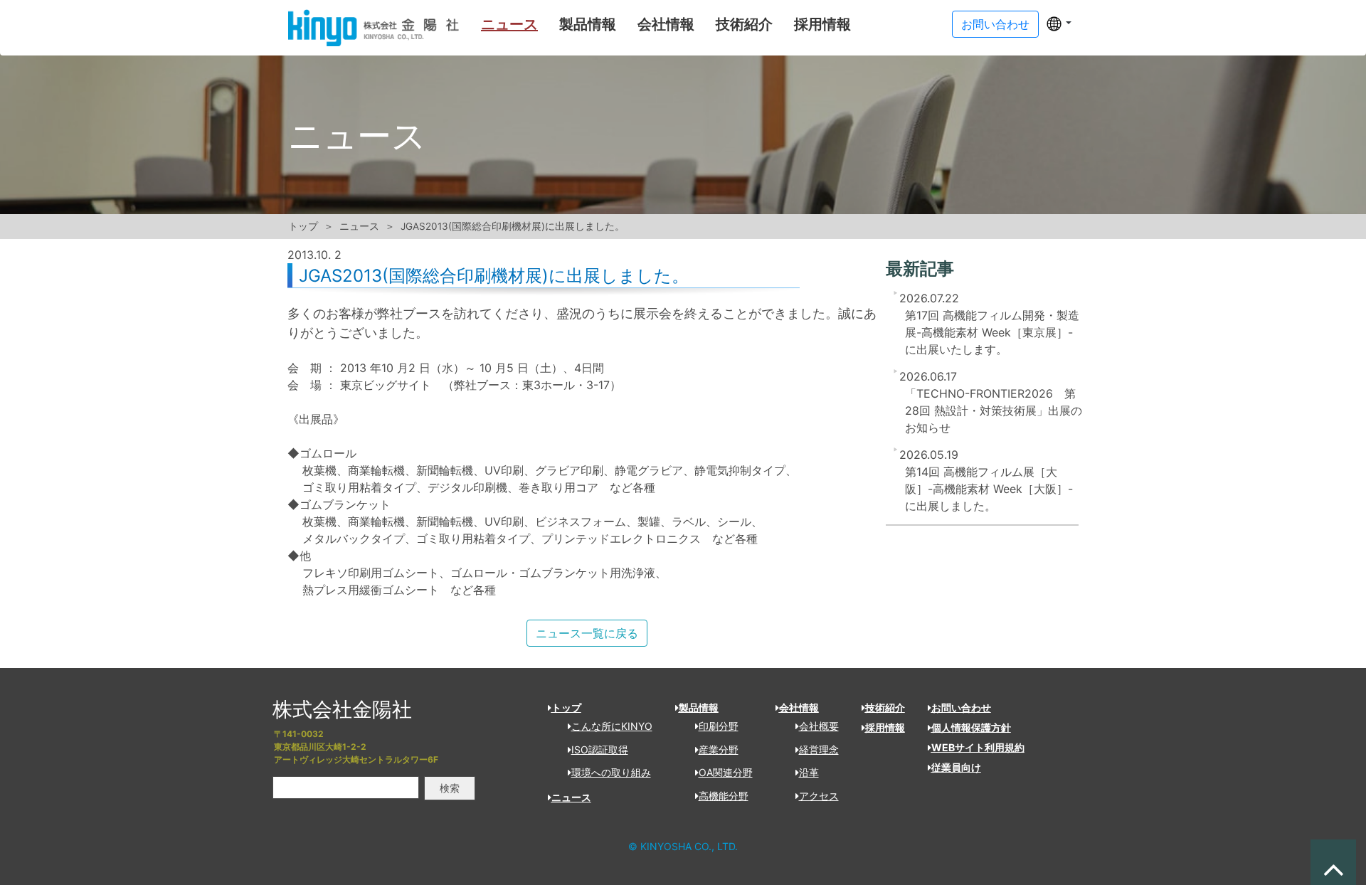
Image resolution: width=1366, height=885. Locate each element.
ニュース (509, 24)
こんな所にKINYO (611, 726)
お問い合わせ (961, 707)
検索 (450, 788)
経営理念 (819, 749)
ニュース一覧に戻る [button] (587, 633)
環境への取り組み (611, 772)
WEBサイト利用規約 (977, 747)
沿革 (809, 772)
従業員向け (956, 767)
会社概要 (819, 726)
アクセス (819, 796)
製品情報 (587, 24)
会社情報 (665, 24)
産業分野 (718, 749)
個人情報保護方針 (971, 727)
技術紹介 (744, 24)
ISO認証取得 (599, 749)
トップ (303, 226)
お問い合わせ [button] (995, 24)
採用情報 (822, 24)
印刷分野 (718, 726)
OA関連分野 (726, 772)
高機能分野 (723, 796)
